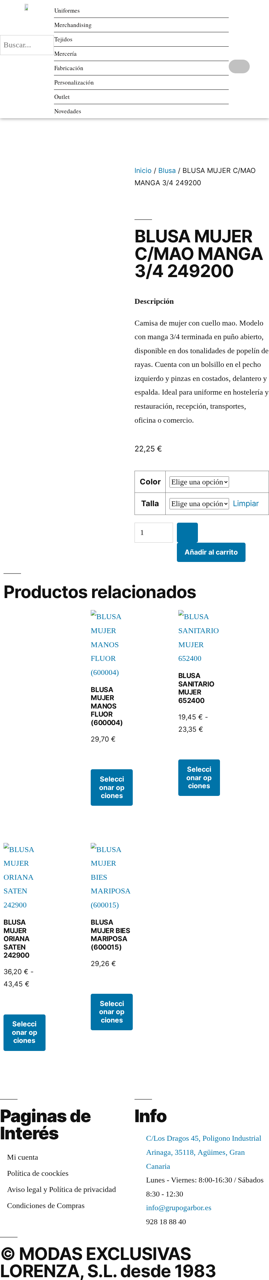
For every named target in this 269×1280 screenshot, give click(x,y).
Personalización (74, 82)
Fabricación (68, 68)
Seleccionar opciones (111, 787)
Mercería (65, 53)
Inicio (143, 170)
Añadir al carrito (211, 552)
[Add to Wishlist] (187, 533)
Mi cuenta (22, 1157)
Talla (150, 503)
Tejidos (63, 39)
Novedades (67, 111)
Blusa (167, 170)
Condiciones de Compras (46, 1206)
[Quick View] (100, 762)
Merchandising (73, 25)
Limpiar (246, 503)
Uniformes (67, 10)
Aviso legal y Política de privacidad (61, 1189)
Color (150, 481)
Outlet (62, 97)
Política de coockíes (38, 1173)
